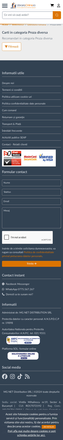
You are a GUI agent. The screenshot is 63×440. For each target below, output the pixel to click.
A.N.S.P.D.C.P (51, 319)
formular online (27, 349)
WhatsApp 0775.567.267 (20, 289)
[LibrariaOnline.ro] (23, 5)
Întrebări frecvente (12, 131)
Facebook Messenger (17, 284)
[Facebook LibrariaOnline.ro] (4, 376)
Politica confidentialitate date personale (24, 103)
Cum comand (9, 110)
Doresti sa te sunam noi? (19, 294)
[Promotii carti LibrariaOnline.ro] (12, 376)
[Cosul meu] (52, 6)
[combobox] (27, 15)
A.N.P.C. (24, 333)
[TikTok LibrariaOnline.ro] (19, 376)
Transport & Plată (11, 124)
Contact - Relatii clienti (14, 144)
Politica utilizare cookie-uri (17, 97)
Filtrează (13, 46)
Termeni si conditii (12, 90)
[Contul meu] (59, 6)
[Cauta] (57, 15)
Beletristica (18, 24)
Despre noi (8, 83)
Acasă (5, 24)
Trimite (30, 264)
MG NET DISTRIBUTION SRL (35, 312)
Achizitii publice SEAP (14, 137)
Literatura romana (37, 24)
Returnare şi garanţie (13, 117)
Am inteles (49, 427)
